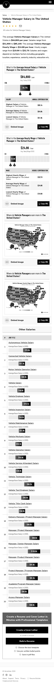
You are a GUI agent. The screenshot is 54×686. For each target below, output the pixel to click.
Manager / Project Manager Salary (24, 530)
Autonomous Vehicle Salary (21, 342)
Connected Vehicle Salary (20, 356)
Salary (5, 15)
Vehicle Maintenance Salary (21, 423)
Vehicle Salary (15, 383)
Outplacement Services (10, 681)
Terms (17, 678)
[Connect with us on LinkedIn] (11, 675)
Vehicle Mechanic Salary (19, 436)
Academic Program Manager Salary (24, 584)
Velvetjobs (6, 4)
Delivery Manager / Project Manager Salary (28, 517)
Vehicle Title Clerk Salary (20, 503)
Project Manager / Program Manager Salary (28, 570)
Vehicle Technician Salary (20, 477)
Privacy (22, 678)
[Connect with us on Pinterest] (7, 675)
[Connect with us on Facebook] (3, 675)
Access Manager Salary (19, 597)
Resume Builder (35, 678)
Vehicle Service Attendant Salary (24, 463)
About (5, 678)
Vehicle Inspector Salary (20, 410)
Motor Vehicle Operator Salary (22, 369)
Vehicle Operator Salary (19, 450)
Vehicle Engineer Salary (19, 396)
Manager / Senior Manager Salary (24, 544)
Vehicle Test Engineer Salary (22, 490)
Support (11, 678)
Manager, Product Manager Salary (24, 557)
